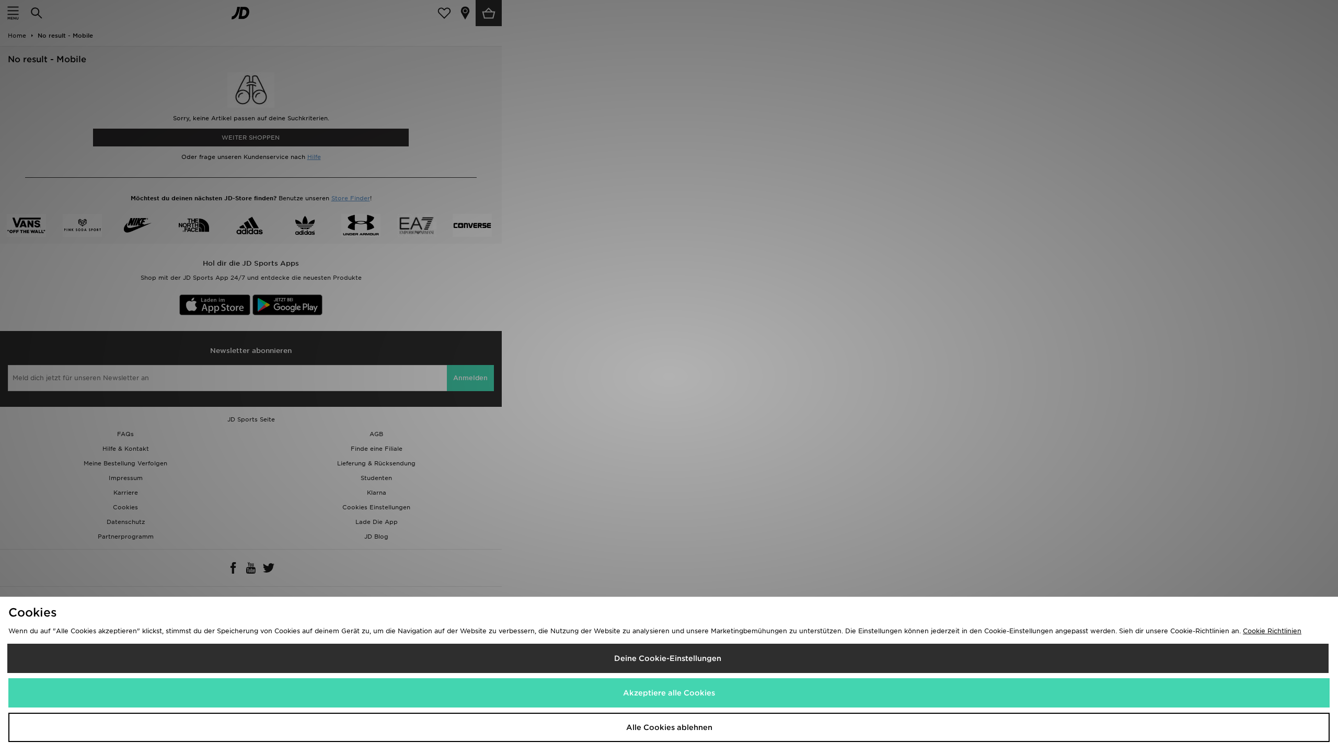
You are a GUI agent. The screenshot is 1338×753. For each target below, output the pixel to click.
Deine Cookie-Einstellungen (667, 658)
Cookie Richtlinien (1272, 631)
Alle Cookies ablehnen (669, 727)
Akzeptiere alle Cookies (669, 693)
